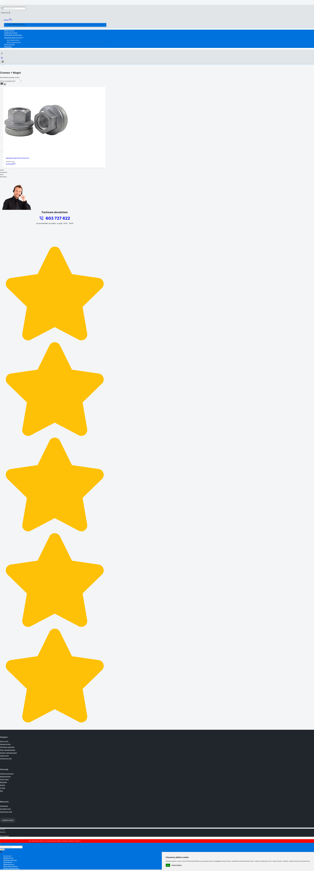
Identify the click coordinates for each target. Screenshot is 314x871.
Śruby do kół (9, 30)
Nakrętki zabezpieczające (14, 42)
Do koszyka (9, 164)
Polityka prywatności (6, 774)
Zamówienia (4, 806)
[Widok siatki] (2, 83)
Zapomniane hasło (6, 812)
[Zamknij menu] (0, 844)
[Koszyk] (2, 58)
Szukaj (2, 849)
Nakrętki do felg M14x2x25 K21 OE (17, 158)
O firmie (2, 788)
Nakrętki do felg (10, 33)
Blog (1, 791)
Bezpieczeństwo (5, 776)
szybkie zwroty (7, 820)
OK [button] (168, 865)
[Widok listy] (5, 84)
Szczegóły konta (5, 809)
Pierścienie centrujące (13, 35)
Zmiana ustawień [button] (176, 865)
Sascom (7, 836)
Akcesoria (8, 47)
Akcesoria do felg (5, 758)
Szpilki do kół (9, 44)
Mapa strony (3, 832)
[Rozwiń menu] (2, 62)
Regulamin (3, 782)
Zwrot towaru (4, 779)
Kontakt (2, 785)
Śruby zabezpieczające (13, 40)
